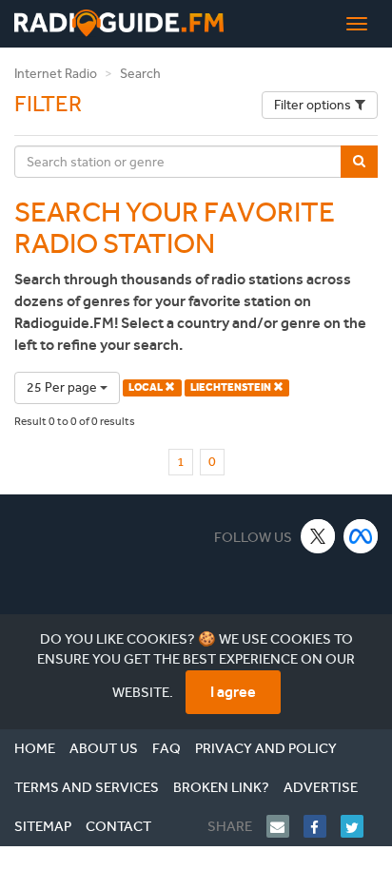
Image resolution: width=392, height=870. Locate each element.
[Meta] (361, 535)
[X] (318, 535)
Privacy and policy (266, 748)
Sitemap (42, 826)
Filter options (312, 105)
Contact (118, 826)
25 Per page (63, 387)
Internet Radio (55, 74)
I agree (233, 692)
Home (34, 748)
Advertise (321, 787)
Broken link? (221, 787)
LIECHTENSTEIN (231, 387)
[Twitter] (359, 826)
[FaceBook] (322, 826)
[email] (285, 826)
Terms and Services (86, 787)
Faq (166, 748)
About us (103, 748)
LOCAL (146, 387)
